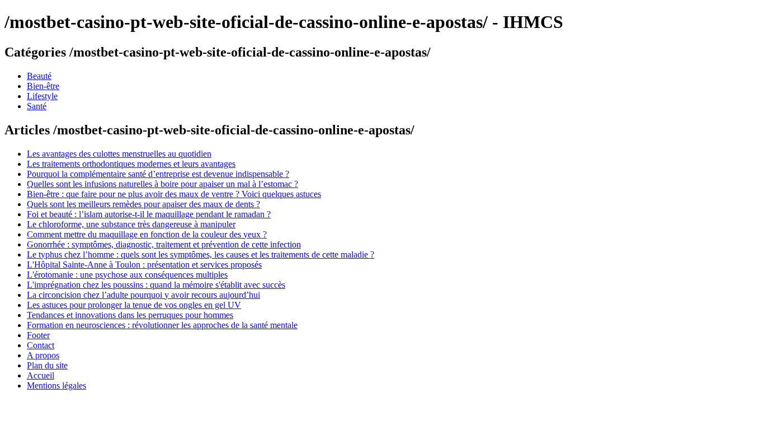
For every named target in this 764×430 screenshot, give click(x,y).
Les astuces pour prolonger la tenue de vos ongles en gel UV (134, 305)
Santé (36, 106)
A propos (43, 355)
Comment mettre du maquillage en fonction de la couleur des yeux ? (147, 234)
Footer (38, 335)
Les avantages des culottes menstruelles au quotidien (119, 153)
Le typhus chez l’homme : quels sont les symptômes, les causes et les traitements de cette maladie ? (200, 254)
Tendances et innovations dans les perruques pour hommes (130, 315)
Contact (40, 345)
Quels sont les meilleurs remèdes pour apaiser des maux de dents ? (143, 204)
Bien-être (43, 86)
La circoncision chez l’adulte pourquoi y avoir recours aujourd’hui (143, 295)
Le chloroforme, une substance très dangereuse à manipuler (131, 224)
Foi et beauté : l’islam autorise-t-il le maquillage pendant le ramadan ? (149, 214)
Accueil (40, 375)
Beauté (39, 76)
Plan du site (47, 365)
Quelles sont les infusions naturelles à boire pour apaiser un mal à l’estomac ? (162, 184)
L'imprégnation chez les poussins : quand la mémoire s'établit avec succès (156, 284)
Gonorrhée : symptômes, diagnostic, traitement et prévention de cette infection (164, 244)
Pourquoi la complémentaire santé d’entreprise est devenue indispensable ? (158, 174)
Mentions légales (56, 385)
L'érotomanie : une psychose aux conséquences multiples (127, 274)
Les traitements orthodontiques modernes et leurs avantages (131, 164)
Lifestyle (42, 96)
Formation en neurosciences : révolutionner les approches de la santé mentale (162, 325)
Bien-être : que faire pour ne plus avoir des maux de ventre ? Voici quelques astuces (174, 194)
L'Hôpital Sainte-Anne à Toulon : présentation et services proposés (144, 264)
